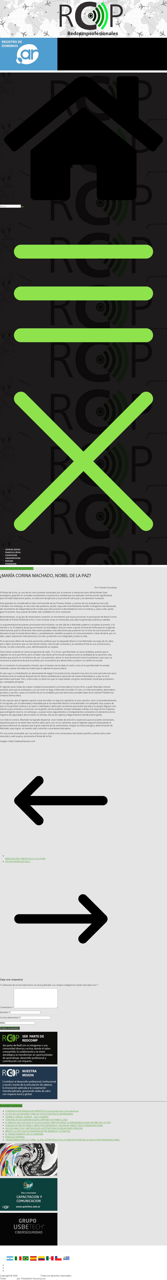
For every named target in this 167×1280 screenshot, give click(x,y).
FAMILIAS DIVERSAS (15, 1136)
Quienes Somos (12, 549)
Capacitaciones (12, 558)
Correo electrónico (10, 1017)
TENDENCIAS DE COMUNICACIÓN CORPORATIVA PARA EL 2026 (36, 1119)
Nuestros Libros (13, 552)
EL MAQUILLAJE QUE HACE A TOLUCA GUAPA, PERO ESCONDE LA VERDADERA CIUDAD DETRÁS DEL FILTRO (58, 1122)
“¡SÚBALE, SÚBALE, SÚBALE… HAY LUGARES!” (27, 1116)
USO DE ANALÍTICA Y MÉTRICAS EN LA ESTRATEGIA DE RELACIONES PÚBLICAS (44, 1128)
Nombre (5, 1012)
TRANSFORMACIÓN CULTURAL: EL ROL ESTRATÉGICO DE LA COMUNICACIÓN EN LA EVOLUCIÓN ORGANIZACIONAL (62, 1139)
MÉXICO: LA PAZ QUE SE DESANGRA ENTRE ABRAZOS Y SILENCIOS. (37, 1131)
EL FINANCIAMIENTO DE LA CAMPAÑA (24, 1134)
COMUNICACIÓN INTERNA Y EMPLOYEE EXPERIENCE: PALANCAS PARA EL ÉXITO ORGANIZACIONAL (54, 1125)
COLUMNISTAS (7, 568)
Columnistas (11, 555)
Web (2, 1022)
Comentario (6, 1007)
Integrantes (10, 563)
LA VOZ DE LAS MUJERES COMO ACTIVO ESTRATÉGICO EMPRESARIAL (39, 1114)
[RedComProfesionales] (83, 203)
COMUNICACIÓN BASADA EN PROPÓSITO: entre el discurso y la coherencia (41, 1111)
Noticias (9, 561)
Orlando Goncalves (24, 568)
